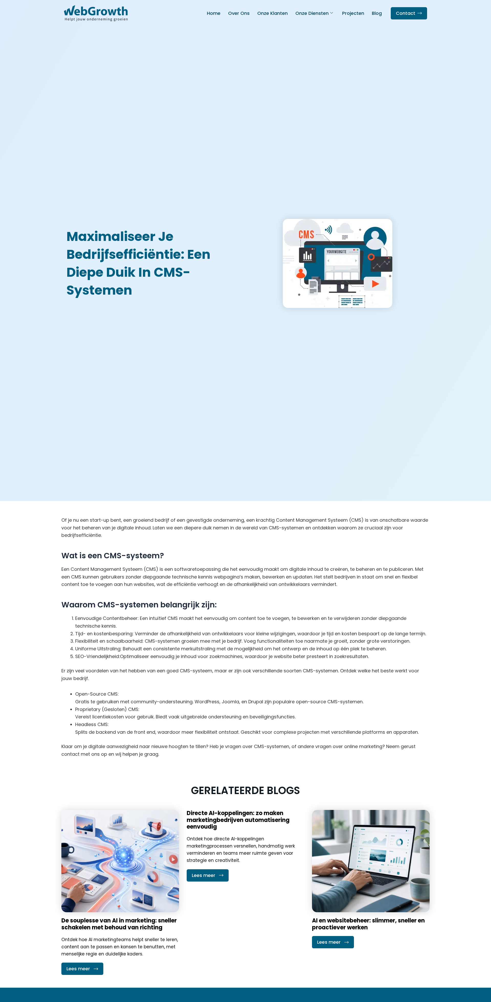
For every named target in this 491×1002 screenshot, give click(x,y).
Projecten (353, 13)
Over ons (239, 13)
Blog (377, 13)
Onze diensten (312, 13)
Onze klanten (272, 13)
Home (213, 13)
